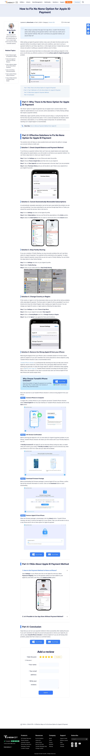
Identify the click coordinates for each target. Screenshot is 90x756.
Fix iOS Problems (39, 738)
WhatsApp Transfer (25, 746)
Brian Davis (30, 22)
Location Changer (25, 748)
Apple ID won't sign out (30, 368)
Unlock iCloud (39, 742)
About (50, 738)
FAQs (61, 742)
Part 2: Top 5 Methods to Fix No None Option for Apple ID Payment (42, 90)
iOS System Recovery (26, 738)
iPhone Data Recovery (26, 744)
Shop (69, 2)
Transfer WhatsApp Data (41, 746)
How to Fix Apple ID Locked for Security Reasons (10, 60)
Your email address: (33, 673)
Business (51, 744)
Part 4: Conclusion (29, 94)
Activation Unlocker (25, 742)
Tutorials (62, 744)
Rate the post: (31, 657)
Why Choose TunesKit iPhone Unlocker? (35, 380)
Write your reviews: (33, 682)
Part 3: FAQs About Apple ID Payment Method (36, 92)
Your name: (32, 664)
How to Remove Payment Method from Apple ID (43, 126)
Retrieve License (64, 740)
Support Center (63, 738)
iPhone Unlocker (24, 740)
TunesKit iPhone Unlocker (27, 362)
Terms (50, 740)
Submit (46, 692)
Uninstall (62, 746)
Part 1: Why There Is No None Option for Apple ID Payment (40, 87)
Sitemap (51, 746)
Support (62, 2)
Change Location (39, 748)
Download (77, 2)
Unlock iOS (52, 22)
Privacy (51, 742)
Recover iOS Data (40, 744)
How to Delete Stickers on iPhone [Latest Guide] (11, 79)
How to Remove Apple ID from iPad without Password (11, 66)
